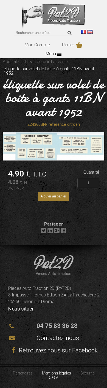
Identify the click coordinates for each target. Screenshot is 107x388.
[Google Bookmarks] (57, 231)
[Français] (83, 32)
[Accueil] (53, 27)
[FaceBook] (63, 231)
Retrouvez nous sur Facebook (58, 350)
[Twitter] (43, 231)
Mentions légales (56, 373)
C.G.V (53, 377)
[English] (90, 32)
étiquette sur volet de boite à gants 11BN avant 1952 (53, 97)
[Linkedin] (50, 231)
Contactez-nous (57, 338)
